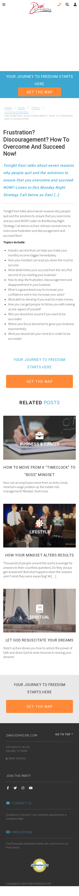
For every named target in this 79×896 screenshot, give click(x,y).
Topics (36, 107)
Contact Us (22, 803)
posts (52, 403)
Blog (21, 107)
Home (8, 107)
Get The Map (40, 91)
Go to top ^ (64, 734)
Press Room (22, 832)
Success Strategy (16, 112)
